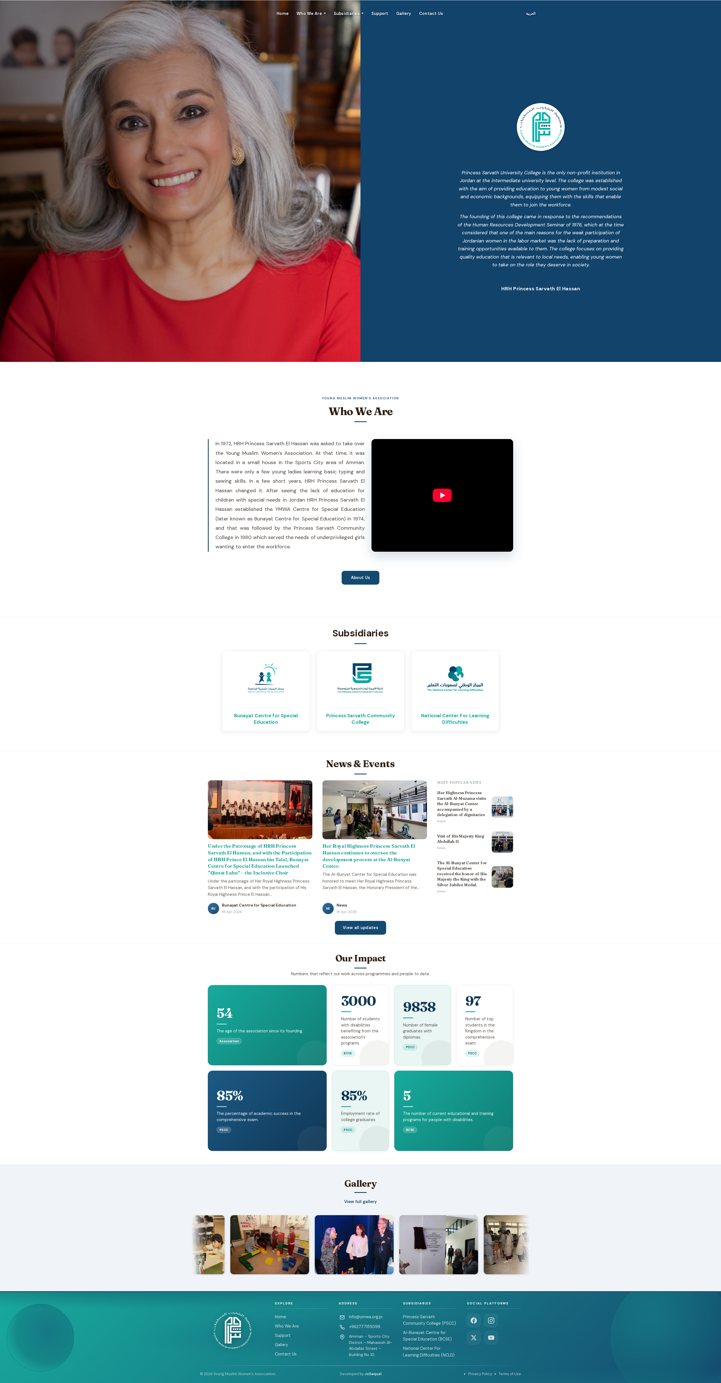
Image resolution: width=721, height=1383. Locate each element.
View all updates (360, 927)
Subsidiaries (347, 13)
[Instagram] (491, 1320)
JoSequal (372, 1373)
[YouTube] (491, 1337)
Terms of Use (510, 1373)
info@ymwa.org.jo (365, 1316)
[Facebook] (473, 1320)
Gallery (403, 13)
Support (379, 13)
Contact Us (431, 13)
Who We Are (287, 1326)
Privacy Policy (480, 1373)
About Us (360, 577)
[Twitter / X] (473, 1337)
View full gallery (360, 1201)
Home (283, 13)
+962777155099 (364, 1326)
